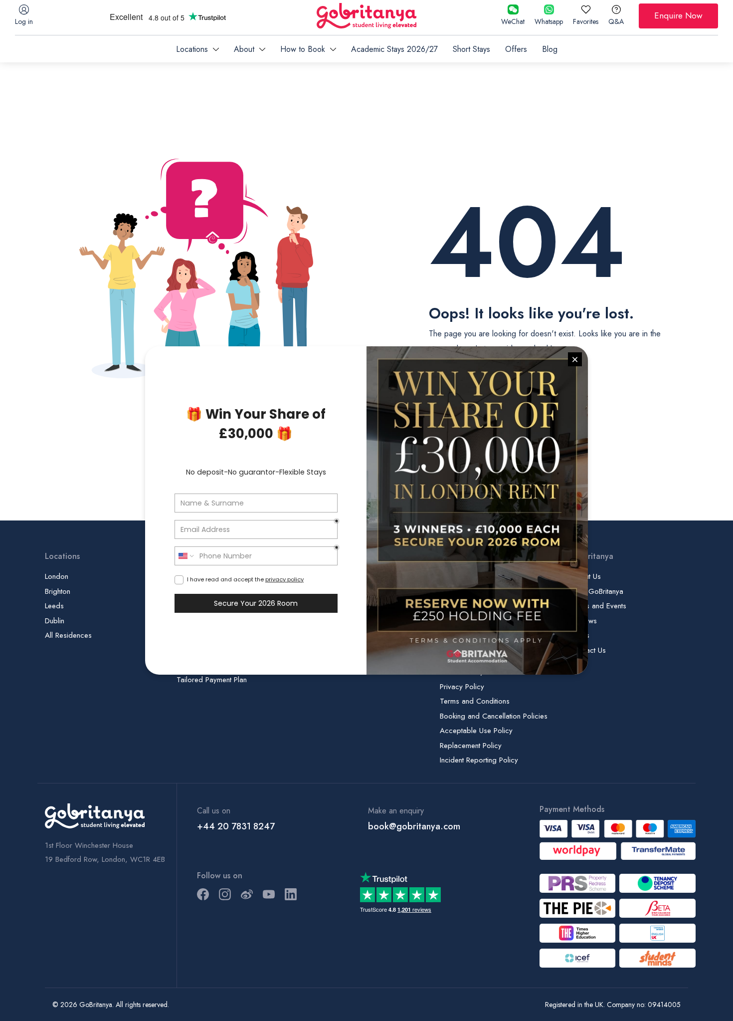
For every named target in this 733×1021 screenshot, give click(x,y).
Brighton (57, 591)
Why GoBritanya (597, 591)
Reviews (584, 620)
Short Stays (471, 49)
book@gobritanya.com (414, 826)
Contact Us (588, 650)
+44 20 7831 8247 (236, 826)
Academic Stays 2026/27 (394, 49)
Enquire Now (678, 15)
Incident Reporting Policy (479, 760)
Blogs (580, 635)
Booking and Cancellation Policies (494, 716)
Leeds (54, 605)
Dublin (54, 620)
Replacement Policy (471, 745)
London (56, 576)
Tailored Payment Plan (212, 679)
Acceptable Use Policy (476, 730)
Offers (516, 49)
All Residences (68, 635)
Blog (549, 49)
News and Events (598, 605)
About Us (586, 576)
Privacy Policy (462, 686)
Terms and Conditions (475, 701)
